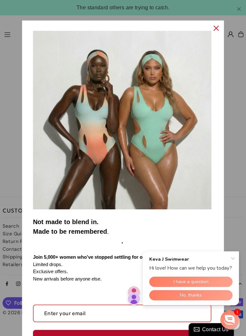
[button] (229, 319)
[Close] (216, 28)
